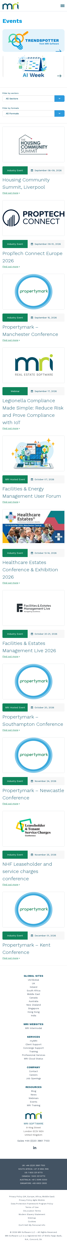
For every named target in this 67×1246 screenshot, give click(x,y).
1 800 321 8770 (35, 1172)
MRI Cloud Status (33, 1058)
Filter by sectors (10, 93)
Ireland (33, 987)
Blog (33, 1091)
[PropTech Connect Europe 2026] (33, 218)
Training (33, 1051)
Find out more (10, 193)
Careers (33, 1075)
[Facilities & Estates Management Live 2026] (33, 608)
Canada (33, 997)
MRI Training (33, 1105)
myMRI (33, 1040)
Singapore (33, 1008)
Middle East (33, 994)
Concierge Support (33, 1048)
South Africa (33, 990)
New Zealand (33, 1004)
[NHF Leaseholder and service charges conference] (33, 829)
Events (33, 1101)
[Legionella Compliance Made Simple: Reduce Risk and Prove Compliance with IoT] (33, 365)
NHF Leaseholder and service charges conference (27, 871)
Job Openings (33, 1078)
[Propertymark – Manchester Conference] (33, 291)
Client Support (33, 1044)
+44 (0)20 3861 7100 (37, 1140)
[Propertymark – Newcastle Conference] (33, 755)
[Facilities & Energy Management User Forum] (33, 453)
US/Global (33, 980)
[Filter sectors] (59, 98)
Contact (33, 1071)
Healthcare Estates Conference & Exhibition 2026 (30, 569)
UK (33, 983)
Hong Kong (33, 1012)
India (33, 1015)
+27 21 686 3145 (41, 1169)
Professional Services (33, 1055)
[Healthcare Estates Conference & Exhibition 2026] (33, 527)
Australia (33, 1001)
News (34, 1094)
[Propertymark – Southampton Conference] (33, 681)
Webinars (34, 1098)
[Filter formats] (59, 113)
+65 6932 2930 (39, 1183)
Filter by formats (10, 108)
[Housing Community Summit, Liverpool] (33, 144)
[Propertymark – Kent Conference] (33, 909)
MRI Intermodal (33, 1028)
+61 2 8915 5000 (39, 1180)
